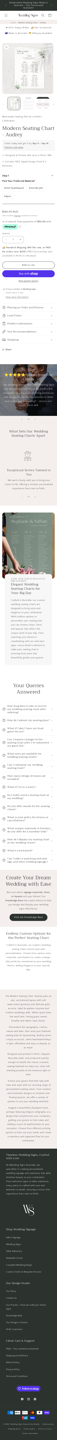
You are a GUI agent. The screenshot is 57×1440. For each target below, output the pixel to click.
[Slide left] (3, 104)
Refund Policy (13, 1362)
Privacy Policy (13, 1369)
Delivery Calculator (13, 147)
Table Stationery (14, 1251)
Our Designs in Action (17, 1322)
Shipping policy (14, 1429)
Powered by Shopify (31, 1424)
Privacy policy (29, 1429)
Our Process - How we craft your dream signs (26, 1307)
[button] (6, 15)
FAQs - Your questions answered (22, 1349)
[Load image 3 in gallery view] (42, 103)
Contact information (30, 1433)
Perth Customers (14, 1329)
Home (13, 23)
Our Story (11, 1291)
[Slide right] (53, 104)
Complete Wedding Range (19, 1265)
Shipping (17, 216)
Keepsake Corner (14, 1258)
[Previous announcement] (5, 5)
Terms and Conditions (17, 1376)
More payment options (28, 281)
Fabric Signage (13, 1237)
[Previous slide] (22, 419)
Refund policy (48, 1424)
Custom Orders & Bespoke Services (23, 1272)
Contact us (11, 1298)
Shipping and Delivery (17, 1355)
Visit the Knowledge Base (28, 917)
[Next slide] (35, 419)
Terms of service (45, 1429)
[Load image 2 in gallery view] (28, 103)
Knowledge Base (14, 1315)
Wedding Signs (13, 1244)
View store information (17, 297)
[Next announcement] (51, 5)
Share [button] (8, 349)
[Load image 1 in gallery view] (13, 103)
